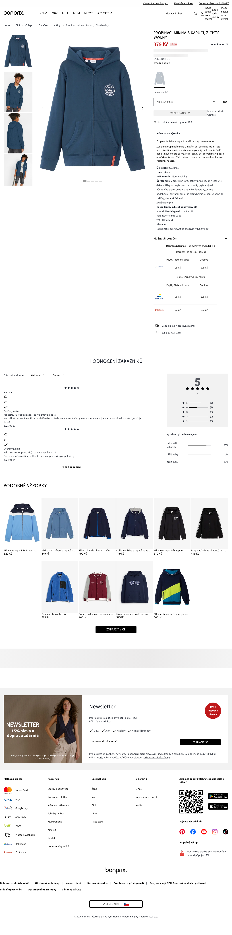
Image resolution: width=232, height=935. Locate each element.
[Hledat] (195, 13)
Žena (94, 789)
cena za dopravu (162, 63)
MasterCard (21, 790)
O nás (139, 789)
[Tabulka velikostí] (224, 101)
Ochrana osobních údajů (14, 883)
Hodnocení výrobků (58, 846)
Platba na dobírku (25, 835)
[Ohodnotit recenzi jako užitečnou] (6, 396)
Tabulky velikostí (57, 813)
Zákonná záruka (71, 889)
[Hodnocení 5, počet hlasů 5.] (217, 44)
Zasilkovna (21, 852)
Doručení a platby (57, 797)
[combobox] (177, 13)
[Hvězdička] (66, 388)
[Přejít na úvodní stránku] (22, 13)
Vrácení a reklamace (58, 805)
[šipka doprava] (142, 108)
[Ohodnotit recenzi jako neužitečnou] (6, 402)
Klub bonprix (55, 822)
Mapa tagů (97, 822)
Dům (94, 813)
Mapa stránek (73, 883)
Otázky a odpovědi (58, 789)
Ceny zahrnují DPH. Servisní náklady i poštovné (178, 883)
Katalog (52, 830)
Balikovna (20, 844)
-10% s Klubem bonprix (155, 3)
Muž (94, 797)
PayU (18, 826)
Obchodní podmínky (47, 883)
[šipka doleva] (42, 108)
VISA (17, 800)
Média (139, 805)
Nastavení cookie (97, 883)
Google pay (21, 808)
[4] (96, 180)
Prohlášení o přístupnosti (128, 883)
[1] (84, 180)
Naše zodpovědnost (146, 797)
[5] (100, 180)
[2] (88, 180)
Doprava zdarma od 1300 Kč (214, 3)
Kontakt (52, 838)
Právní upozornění (11, 889)
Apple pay (20, 817)
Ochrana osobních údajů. (157, 757)
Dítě (94, 805)
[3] (92, 180)
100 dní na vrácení (183, 3)
